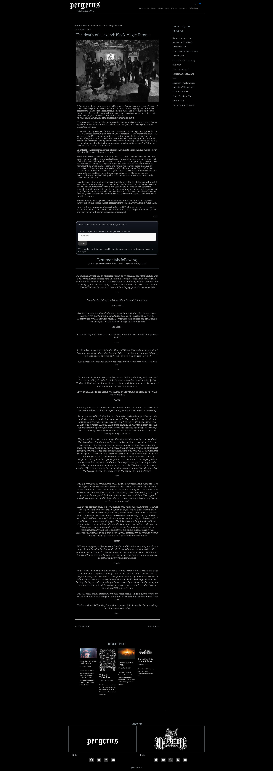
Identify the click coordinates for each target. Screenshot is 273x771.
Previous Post (82, 626)
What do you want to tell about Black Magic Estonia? (102, 224)
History (174, 8)
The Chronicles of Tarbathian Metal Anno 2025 (183, 74)
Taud (167, 8)
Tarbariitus (193, 8)
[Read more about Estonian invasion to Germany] (88, 652)
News (160, 8)
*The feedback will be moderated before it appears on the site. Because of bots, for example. (115, 250)
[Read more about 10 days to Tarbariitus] (107, 659)
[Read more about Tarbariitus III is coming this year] (146, 651)
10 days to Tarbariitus (104, 676)
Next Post (153, 626)
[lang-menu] (200, 4)
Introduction (144, 8)
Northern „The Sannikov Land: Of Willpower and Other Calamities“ (184, 87)
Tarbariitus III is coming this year (145, 660)
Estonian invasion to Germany (88, 662)
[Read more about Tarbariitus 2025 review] (126, 653)
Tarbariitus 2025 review (125, 663)
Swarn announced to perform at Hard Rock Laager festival (183, 42)
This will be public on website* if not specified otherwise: (104, 231)
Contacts (183, 8)
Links (74, 754)
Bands (153, 8)
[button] (102, 755)
